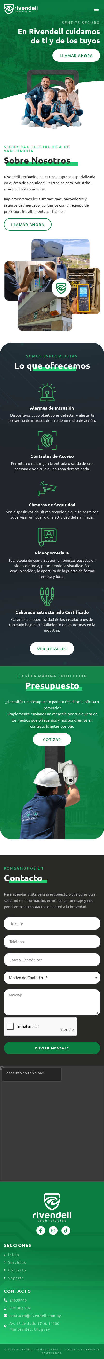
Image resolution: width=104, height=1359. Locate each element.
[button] (96, 9)
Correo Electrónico (20, 951)
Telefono (11, 933)
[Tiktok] (65, 1230)
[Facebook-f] (40, 1230)
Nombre (11, 915)
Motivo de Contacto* (22, 970)
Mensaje (11, 987)
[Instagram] (53, 1230)
